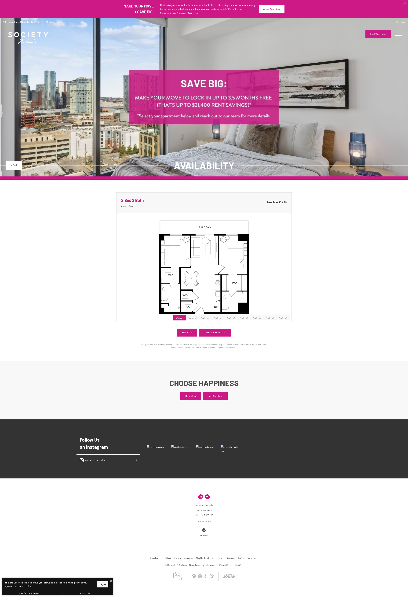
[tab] (192, 317)
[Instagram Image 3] (205, 447)
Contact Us (85, 593)
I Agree (102, 584)
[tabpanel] (204, 267)
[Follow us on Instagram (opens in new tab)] (200, 496)
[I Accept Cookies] (111, 581)
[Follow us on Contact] (207, 496)
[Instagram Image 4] (230, 449)
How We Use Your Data (29, 593)
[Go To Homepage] (28, 38)
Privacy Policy (225, 565)
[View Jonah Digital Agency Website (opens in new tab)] (229, 576)
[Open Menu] (398, 34)
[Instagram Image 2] (180, 447)
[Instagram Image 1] (156, 447)
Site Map (239, 565)
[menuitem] (155, 558)
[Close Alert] (404, 4)
